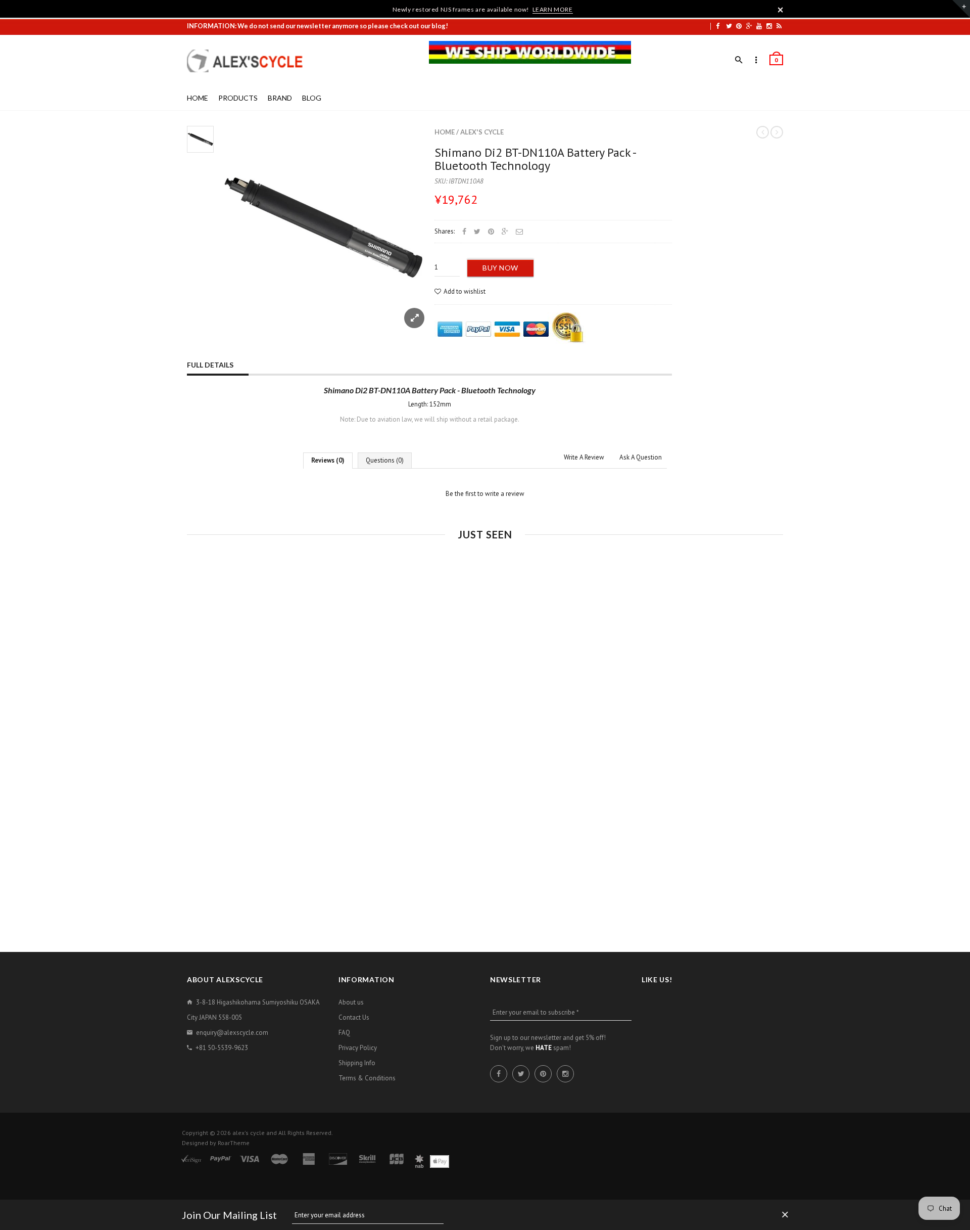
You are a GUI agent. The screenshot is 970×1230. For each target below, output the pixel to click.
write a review (504, 493)
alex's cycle (482, 132)
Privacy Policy (357, 1047)
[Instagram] (769, 26)
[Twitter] (729, 26)
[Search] (739, 60)
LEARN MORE (552, 9)
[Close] (780, 10)
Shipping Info (356, 1063)
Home (444, 132)
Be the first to (485, 493)
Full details (210, 364)
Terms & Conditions (367, 1078)
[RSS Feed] (779, 26)
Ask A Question (640, 457)
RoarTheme (234, 1143)
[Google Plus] (749, 26)
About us (351, 1002)
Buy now (500, 267)
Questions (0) (385, 460)
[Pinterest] (739, 26)
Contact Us (353, 1017)
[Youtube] (759, 26)
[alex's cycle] (250, 61)
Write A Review (584, 457)
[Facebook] (717, 26)
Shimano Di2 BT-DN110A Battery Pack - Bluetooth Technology (535, 159)
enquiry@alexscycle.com (232, 1032)
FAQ (344, 1032)
